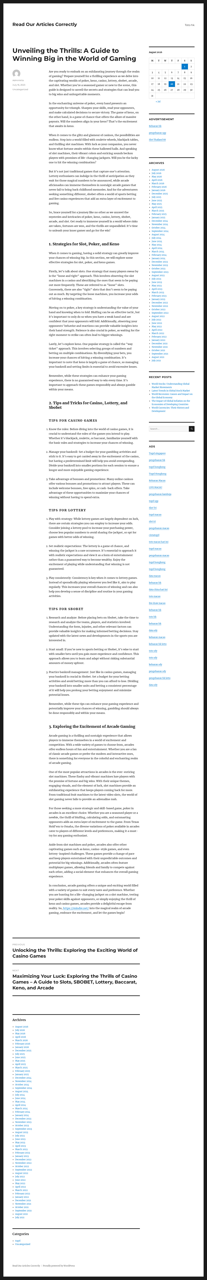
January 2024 (22, 1115)
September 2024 (23, 1088)
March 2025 (21, 1067)
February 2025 (22, 1071)
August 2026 (21, 1026)
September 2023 (23, 1129)
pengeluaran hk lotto (159, 678)
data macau (155, 576)
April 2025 (20, 1064)
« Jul (158, 101)
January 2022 (22, 1197)
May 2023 (20, 1142)
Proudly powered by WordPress (59, 1265)
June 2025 (20, 1057)
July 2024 (20, 1095)
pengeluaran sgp (157, 133)
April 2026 (20, 1037)
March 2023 (21, 1149)
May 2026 (20, 1033)
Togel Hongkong (157, 473)
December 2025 (23, 1050)
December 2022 (23, 1159)
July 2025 (20, 1054)
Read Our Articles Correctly (44, 24)
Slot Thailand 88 (157, 139)
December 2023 (23, 1118)
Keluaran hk (155, 126)
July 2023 (20, 1135)
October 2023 (22, 1125)
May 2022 (20, 1183)
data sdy (153, 685)
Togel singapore (157, 453)
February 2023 (22, 1152)
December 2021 (23, 1200)
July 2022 (20, 1176)
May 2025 (20, 1060)
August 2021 (21, 1214)
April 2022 (20, 1186)
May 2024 (20, 1101)
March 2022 (21, 1190)
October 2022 (22, 1166)
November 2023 (23, 1122)
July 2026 (20, 1030)
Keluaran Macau (157, 480)
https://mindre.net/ (76, 908)
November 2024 (23, 1081)
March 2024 (21, 1108)
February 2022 (22, 1193)
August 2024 (21, 1091)
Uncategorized (20, 89)
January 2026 (22, 1047)
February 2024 (22, 1112)
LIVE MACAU (155, 487)
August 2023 (21, 1132)
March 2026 (21, 1040)
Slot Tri (153, 507)
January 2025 (22, 1074)
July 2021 (19, 1217)
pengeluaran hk (157, 460)
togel (17, 1240)
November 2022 (23, 1163)
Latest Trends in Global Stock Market (171, 390)
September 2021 (23, 1210)
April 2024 (20, 1105)
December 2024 (23, 1077)
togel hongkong (157, 467)
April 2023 (20, 1146)
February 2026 (22, 1043)
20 (171, 84)
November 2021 (23, 1203)
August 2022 (21, 1173)
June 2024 (20, 1098)
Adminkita (18, 80)
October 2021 (22, 1207)
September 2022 (23, 1169)
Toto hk (190, 25)
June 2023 (20, 1139)
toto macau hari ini (158, 542)
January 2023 (22, 1156)
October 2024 (22, 1084)
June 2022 (20, 1180)
